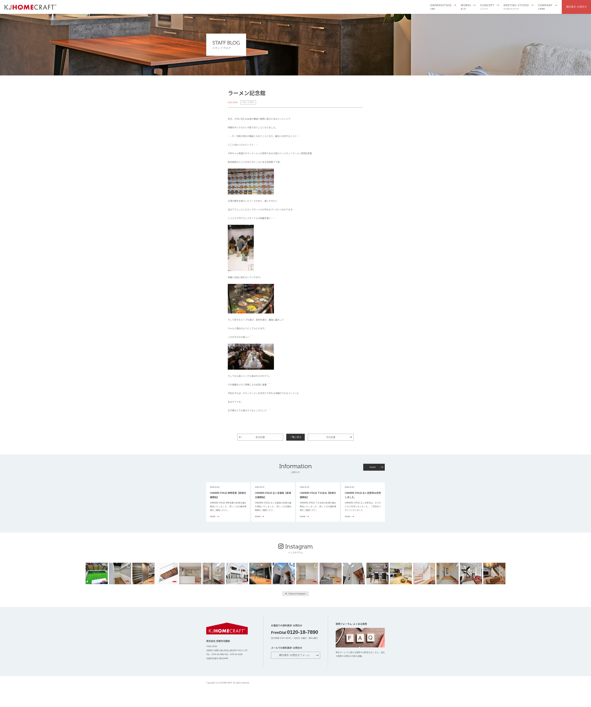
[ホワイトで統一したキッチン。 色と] (191, 573)
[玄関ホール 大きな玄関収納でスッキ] (448, 573)
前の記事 (260, 437)
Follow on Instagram (297, 594)
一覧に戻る (295, 437)
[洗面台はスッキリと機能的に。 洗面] (214, 573)
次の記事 (330, 437)
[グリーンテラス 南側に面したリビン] (97, 573)
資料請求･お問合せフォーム (294, 655)
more (373, 467)
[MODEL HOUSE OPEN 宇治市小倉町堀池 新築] (308, 573)
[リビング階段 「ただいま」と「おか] (495, 573)
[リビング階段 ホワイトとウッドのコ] (424, 573)
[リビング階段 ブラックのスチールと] (471, 573)
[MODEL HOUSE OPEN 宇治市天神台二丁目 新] (261, 573)
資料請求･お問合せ (576, 6)
